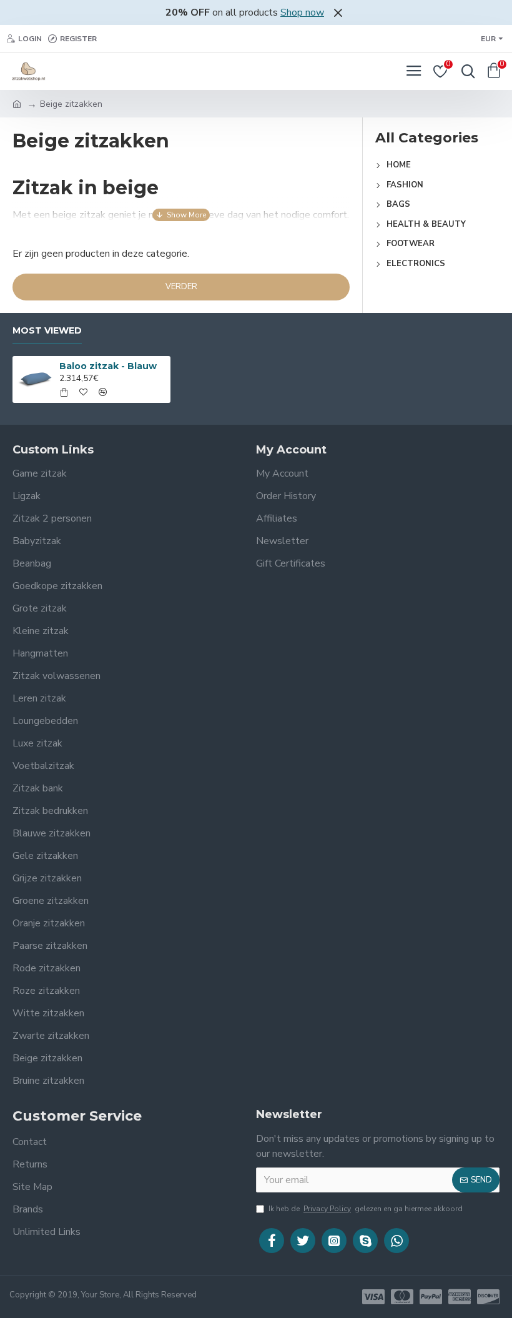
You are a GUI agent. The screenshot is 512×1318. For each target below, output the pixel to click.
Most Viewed (47, 330)
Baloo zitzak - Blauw (108, 366)
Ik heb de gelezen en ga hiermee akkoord (365, 1209)
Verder (181, 286)
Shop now (302, 12)
